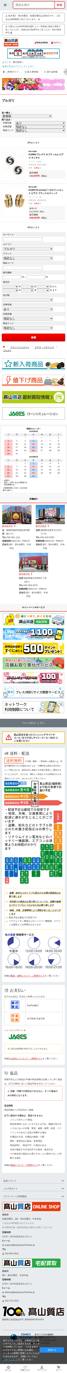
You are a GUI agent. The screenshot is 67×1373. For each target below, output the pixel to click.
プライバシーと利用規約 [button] (15, 1196)
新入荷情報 (32, 72)
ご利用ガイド (12, 72)
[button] (5, 84)
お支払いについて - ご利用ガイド (27, 1058)
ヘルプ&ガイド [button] (10, 1188)
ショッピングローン (14, 1030)
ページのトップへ (33, 722)
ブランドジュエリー (19, 347)
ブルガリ (7, 350)
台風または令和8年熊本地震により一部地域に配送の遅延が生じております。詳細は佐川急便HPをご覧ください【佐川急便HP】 (33, 29)
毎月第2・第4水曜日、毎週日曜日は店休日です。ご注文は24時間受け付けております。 (32, 18)
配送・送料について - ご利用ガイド (28, 975)
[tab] (33, 1181)
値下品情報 (52, 72)
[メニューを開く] (5, 5)
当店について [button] (9, 1181)
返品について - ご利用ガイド (24, 1165)
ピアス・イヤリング (44, 347)
